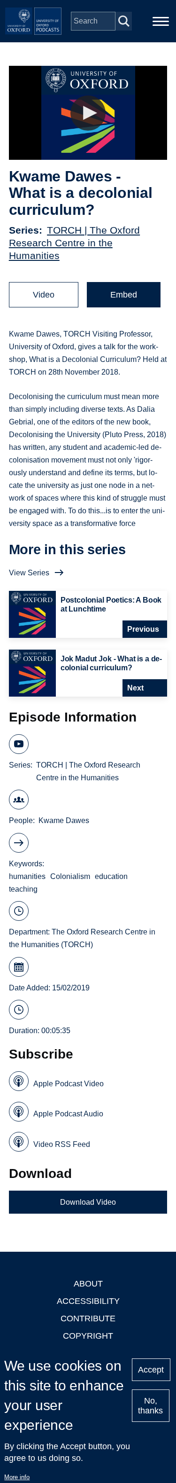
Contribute (88, 1318)
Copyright (88, 1336)
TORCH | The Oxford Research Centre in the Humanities (74, 243)
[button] (88, 113)
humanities (27, 876)
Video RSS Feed (61, 1144)
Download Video (88, 1202)
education (111, 876)
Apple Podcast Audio (68, 1114)
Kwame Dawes (63, 820)
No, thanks (150, 1405)
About (88, 1283)
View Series (29, 573)
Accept (151, 1369)
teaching (23, 889)
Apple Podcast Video (68, 1084)
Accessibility (88, 1301)
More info (17, 1477)
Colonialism (70, 876)
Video (43, 294)
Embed (123, 294)
